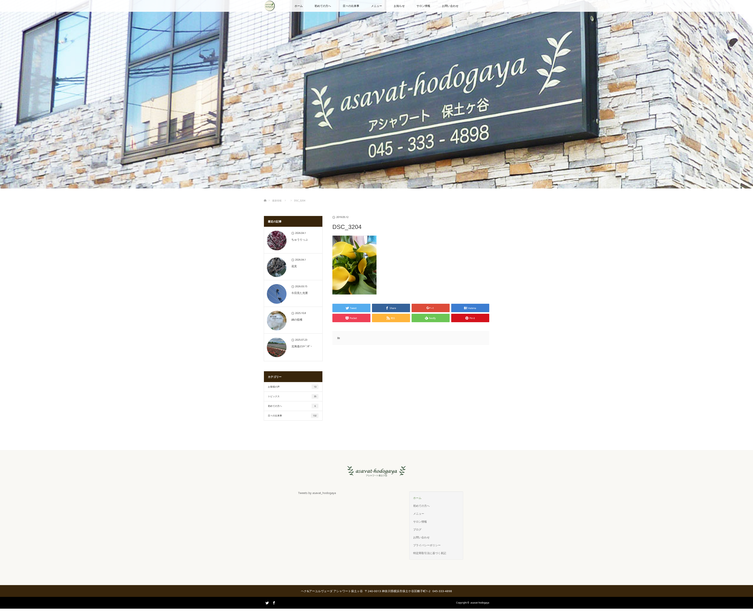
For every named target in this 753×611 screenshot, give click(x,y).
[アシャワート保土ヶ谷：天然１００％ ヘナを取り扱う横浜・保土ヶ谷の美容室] (376, 473)
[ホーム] (265, 195)
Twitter (267, 608)
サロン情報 (423, 6)
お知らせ (399, 6)
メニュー (376, 6)
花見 (294, 266)
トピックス (292, 396)
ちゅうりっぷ (299, 239)
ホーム (299, 6)
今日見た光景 (299, 293)
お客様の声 (292, 386)
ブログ (417, 529)
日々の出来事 (351, 6)
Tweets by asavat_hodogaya (317, 492)
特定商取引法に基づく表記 (429, 553)
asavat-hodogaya (479, 602)
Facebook (273, 602)
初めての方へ (323, 6)
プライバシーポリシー (427, 545)
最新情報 (277, 200)
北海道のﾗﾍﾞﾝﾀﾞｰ (301, 346)
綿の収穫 (296, 319)
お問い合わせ (450, 6)
